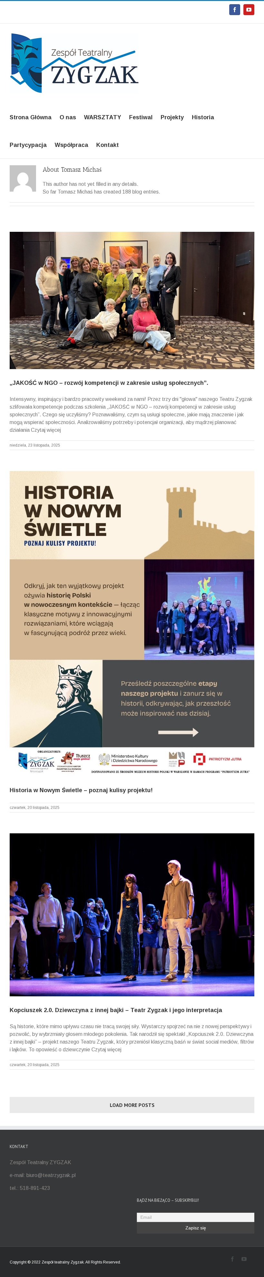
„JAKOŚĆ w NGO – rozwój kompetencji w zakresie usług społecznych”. (109, 383)
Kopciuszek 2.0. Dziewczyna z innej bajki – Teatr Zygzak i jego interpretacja (116, 1010)
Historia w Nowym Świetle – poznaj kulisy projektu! (81, 790)
